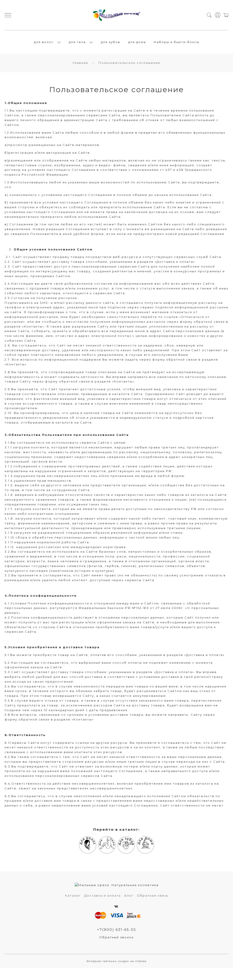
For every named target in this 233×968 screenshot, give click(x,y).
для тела (77, 42)
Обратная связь (152, 895)
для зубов (110, 42)
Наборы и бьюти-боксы (176, 42)
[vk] (116, 906)
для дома (137, 42)
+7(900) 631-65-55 (116, 929)
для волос (44, 42)
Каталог (73, 895)
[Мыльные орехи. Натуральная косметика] (116, 15)
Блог (129, 895)
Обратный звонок (116, 937)
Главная (80, 63)
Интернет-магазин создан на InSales (117, 961)
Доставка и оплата (102, 895)
